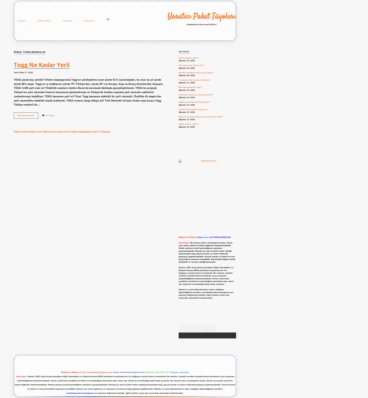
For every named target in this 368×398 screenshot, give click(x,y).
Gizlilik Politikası (44, 21)
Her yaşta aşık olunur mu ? (191, 65)
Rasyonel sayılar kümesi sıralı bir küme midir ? (201, 117)
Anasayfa (21, 21)
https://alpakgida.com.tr (85, 131)
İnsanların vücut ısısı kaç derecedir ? (196, 95)
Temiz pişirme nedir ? (189, 58)
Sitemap (105, 131)
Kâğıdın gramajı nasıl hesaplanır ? (195, 102)
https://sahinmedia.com (28, 131)
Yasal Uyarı (67, 21)
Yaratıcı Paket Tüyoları (202, 16)
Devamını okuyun (28, 116)
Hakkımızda (89, 21)
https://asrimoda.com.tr (56, 131)
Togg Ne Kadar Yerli (42, 65)
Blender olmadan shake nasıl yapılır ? (196, 73)
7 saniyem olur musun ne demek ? (195, 80)
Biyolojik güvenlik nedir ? (191, 87)
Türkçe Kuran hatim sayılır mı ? (193, 109)
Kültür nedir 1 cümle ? (189, 124)
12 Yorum (49, 115)
